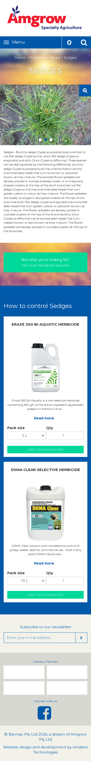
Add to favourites (46, 449)
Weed (55, 57)
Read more (44, 418)
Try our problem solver (45, 262)
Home (20, 57)
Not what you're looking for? (45, 260)
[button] (83, 42)
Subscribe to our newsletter (45, 627)
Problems (37, 57)
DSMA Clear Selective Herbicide (45, 469)
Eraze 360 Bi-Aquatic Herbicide (45, 324)
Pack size (16, 428)
